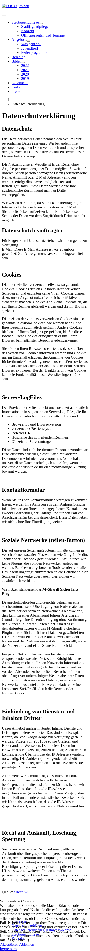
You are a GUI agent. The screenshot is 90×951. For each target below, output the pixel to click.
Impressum (8, 949)
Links (16, 87)
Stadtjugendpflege (25, 22)
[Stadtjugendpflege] (41, 23)
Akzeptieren (9, 944)
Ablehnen (26, 944)
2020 (25, 74)
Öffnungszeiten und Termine (43, 35)
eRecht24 (21, 892)
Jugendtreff (29, 48)
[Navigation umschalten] (4, 15)
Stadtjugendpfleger (35, 27)
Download (20, 83)
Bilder (16, 61)
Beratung (18, 57)
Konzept (27, 31)
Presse (16, 91)
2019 (25, 78)
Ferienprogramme (34, 52)
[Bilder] (23, 62)
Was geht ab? (31, 44)
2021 (25, 70)
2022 (25, 65)
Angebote (19, 40)
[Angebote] (28, 41)
